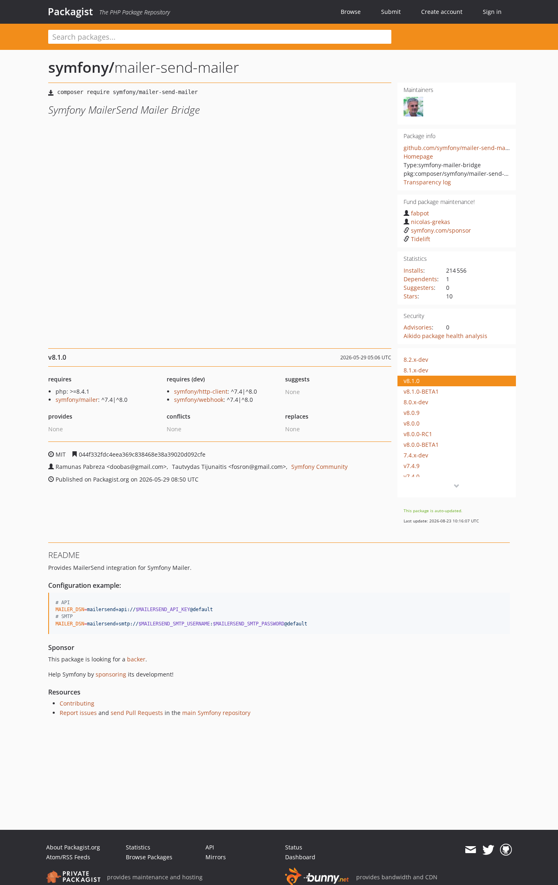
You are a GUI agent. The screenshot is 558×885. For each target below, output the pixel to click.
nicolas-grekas (430, 222)
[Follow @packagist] (488, 849)
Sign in (492, 12)
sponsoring (111, 674)
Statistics (138, 847)
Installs (413, 270)
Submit (391, 12)
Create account (441, 12)
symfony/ (81, 67)
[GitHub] (506, 849)
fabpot (420, 213)
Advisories (418, 327)
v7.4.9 (412, 466)
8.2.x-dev (416, 359)
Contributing (77, 703)
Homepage (418, 156)
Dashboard (300, 857)
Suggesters (419, 287)
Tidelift (420, 239)
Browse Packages (149, 857)
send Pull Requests (137, 713)
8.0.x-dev (416, 402)
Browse (351, 12)
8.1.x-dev (416, 370)
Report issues (78, 713)
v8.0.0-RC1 (418, 434)
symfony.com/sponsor (441, 230)
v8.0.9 (412, 413)
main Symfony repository (216, 713)
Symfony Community (319, 467)
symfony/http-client (201, 391)
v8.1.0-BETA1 (421, 391)
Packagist (70, 11)
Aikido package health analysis (445, 336)
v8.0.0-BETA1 (421, 444)
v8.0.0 (412, 423)
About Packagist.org (73, 847)
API (209, 847)
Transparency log (427, 182)
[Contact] (470, 849)
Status (293, 847)
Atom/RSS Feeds (68, 857)
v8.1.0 (412, 381)
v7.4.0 (412, 476)
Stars (410, 296)
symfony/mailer (77, 399)
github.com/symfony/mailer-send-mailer (459, 148)
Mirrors (215, 857)
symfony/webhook (198, 399)
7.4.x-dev (416, 455)
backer (136, 659)
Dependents (420, 279)
